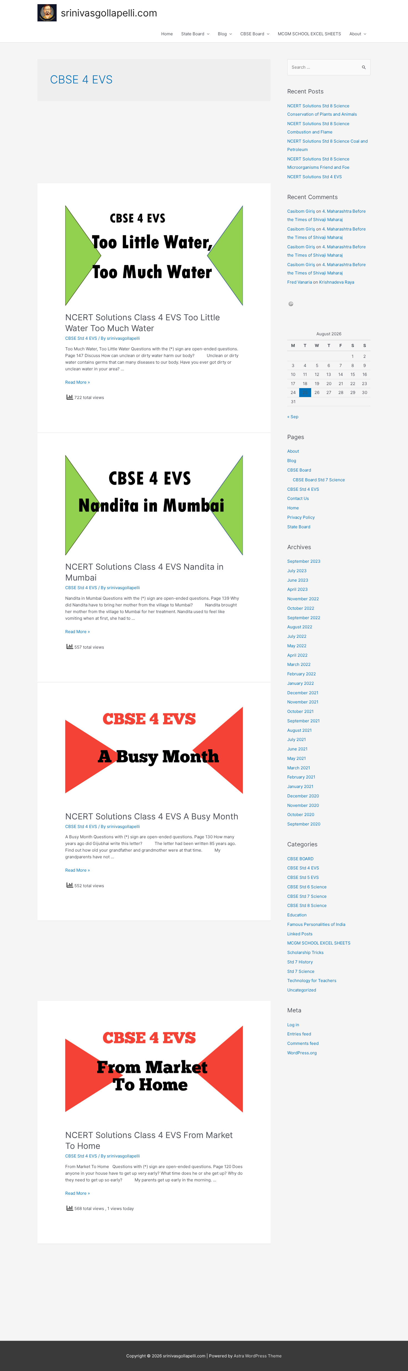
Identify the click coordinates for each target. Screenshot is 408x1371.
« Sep (292, 416)
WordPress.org (302, 1052)
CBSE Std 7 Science (307, 896)
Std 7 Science (300, 971)
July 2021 (296, 739)
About (355, 33)
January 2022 (300, 683)
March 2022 (299, 664)
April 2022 (297, 655)
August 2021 (299, 730)
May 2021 (296, 758)
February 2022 (301, 673)
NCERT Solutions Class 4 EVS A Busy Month (151, 816)
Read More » (77, 382)
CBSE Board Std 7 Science (319, 479)
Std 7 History (300, 962)
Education (297, 915)
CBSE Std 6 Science (307, 886)
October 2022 (300, 608)
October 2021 (300, 711)
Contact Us (298, 498)
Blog (222, 33)
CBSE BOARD (300, 858)
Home (167, 33)
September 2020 (303, 824)
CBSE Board (252, 33)
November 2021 (302, 702)
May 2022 (296, 645)
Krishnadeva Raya (336, 282)
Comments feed (303, 1043)
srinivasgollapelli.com (109, 13)
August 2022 (299, 626)
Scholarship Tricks (305, 952)
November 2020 (303, 805)
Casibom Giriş (301, 211)
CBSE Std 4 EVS (81, 338)
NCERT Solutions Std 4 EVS (314, 176)
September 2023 (304, 561)
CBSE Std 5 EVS (303, 877)
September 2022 (303, 617)
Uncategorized (301, 990)
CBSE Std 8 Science (307, 905)
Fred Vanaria (299, 282)
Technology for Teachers (311, 980)
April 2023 (297, 589)
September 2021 (303, 720)
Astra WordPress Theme (258, 1355)
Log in (293, 1024)
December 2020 (303, 796)
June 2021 (297, 749)
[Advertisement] (154, 142)
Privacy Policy (301, 517)
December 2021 (302, 692)
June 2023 (297, 580)
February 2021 (301, 777)
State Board (192, 33)
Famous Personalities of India (316, 924)
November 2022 (303, 598)
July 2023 (297, 570)
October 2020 (300, 814)
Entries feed (299, 1034)
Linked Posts (300, 933)
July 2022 (296, 636)
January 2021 (300, 786)
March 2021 (298, 767)
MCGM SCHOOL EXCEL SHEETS (309, 33)
